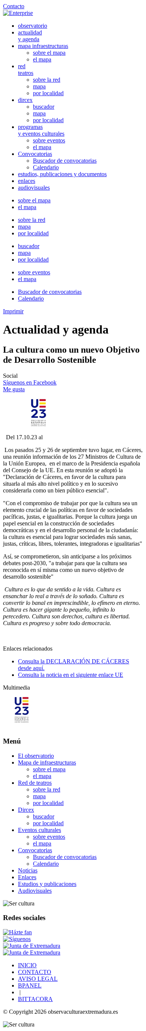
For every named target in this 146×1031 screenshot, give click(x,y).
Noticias (27, 870)
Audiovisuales (35, 890)
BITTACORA (35, 999)
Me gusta (14, 389)
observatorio (32, 25)
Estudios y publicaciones (47, 884)
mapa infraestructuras (43, 46)
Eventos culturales (39, 830)
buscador (43, 106)
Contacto (13, 6)
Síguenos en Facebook (30, 382)
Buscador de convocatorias (65, 160)
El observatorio (36, 756)
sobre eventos (49, 140)
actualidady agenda (30, 35)
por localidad (48, 93)
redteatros (25, 69)
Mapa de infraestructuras (47, 762)
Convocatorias (35, 154)
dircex (25, 100)
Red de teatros (35, 783)
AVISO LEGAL (38, 979)
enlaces (26, 181)
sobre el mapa (49, 52)
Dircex (26, 810)
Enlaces (27, 877)
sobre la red (46, 79)
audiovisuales (34, 187)
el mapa (42, 59)
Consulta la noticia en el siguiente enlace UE (70, 675)
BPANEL (30, 985)
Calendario (46, 167)
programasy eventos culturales (41, 130)
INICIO (27, 965)
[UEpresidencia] (21, 726)
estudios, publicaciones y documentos (62, 174)
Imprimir (13, 311)
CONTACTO (34, 972)
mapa (39, 86)
